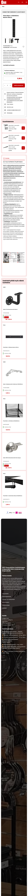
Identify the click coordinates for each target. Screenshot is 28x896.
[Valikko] (26, 2)
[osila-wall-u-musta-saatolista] (11, 40)
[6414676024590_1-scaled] (14, 28)
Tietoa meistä (5, 602)
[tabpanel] (14, 220)
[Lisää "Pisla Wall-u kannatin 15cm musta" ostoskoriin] (23, 128)
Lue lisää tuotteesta (8, 65)
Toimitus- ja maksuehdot (8, 599)
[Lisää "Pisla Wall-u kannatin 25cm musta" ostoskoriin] (23, 148)
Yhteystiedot (5, 593)
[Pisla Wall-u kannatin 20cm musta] (5, 139)
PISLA (11, 45)
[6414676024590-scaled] (17, 40)
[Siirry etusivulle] (4, 2)
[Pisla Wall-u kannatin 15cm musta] (5, 129)
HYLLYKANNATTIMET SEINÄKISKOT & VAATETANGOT (12, 12)
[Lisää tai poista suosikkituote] (23, 46)
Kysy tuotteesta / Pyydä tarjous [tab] (14, 162)
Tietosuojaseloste (6, 596)
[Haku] (18, 2)
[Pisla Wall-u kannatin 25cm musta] (5, 149)
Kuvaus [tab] (7, 158)
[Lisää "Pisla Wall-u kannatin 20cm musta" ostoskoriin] (23, 138)
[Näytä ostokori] (22, 2)
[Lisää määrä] (10, 85)
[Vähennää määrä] (4, 85)
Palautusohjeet (6, 605)
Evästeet (4, 608)
